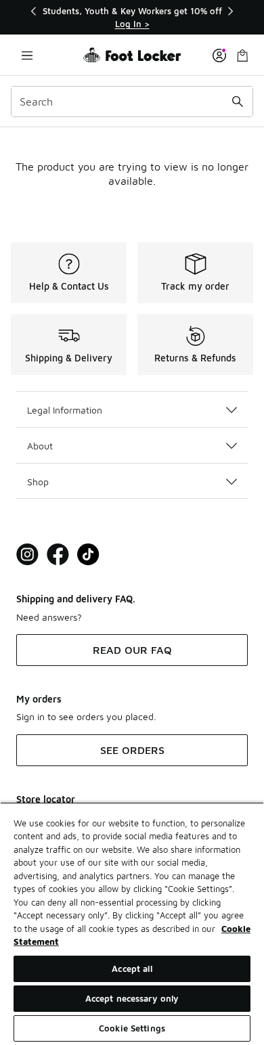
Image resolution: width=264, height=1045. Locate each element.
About (40, 445)
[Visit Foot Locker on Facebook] (58, 554)
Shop (38, 481)
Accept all (132, 968)
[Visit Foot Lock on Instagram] (27, 554)
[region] (132, 17)
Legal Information (64, 410)
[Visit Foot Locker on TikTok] (88, 554)
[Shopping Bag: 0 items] (242, 55)
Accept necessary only (132, 998)
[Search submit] (237, 101)
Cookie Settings (132, 1028)
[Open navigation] (27, 55)
